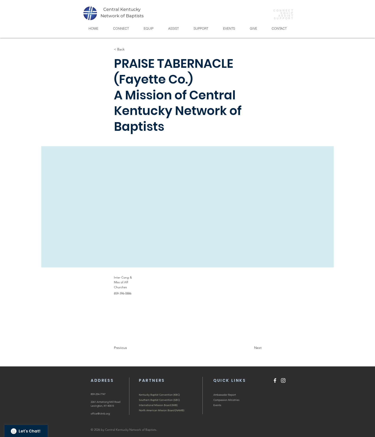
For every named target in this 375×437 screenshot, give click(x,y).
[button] (120, 28)
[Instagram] (283, 380)
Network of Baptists (122, 15)
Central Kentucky (122, 9)
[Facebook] (275, 380)
